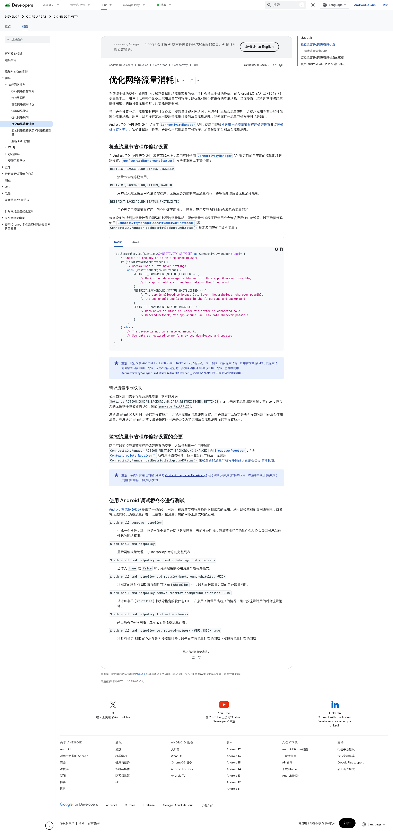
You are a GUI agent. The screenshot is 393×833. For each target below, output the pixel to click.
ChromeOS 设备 (181, 762)
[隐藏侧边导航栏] (49, 826)
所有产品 (207, 805)
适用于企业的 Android (74, 756)
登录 (385, 5)
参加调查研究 (346, 769)
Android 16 (234, 756)
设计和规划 (77, 5)
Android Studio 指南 (295, 749)
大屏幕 (175, 749)
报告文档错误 (346, 756)
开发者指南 (289, 756)
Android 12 (234, 782)
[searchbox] (27, 39)
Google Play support (351, 762)
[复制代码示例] (281, 249)
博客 (164, 5)
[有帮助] (275, 65)
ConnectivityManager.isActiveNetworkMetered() (156, 223)
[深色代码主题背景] (276, 249)
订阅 (347, 823)
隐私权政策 (122, 775)
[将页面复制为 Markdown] (191, 80)
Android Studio (365, 5)
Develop (12, 16)
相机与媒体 (122, 769)
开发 (104, 5)
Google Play (131, 5)
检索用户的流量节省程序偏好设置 (245, 125)
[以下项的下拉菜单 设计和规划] (90, 5)
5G (117, 782)
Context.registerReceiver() (133, 455)
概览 (8, 26)
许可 (81, 823)
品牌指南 (94, 823)
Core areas (36, 16)
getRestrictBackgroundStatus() (148, 161)
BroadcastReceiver (230, 450)
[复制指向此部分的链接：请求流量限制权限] (146, 388)
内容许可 (140, 674)
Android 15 (234, 762)
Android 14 (234, 769)
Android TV (178, 775)
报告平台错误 (346, 749)
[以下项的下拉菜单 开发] (112, 5)
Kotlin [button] (118, 242)
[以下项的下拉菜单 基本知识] (60, 5)
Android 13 (234, 775)
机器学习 (121, 756)
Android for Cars (182, 769)
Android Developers (121, 65)
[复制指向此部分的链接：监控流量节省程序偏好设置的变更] (187, 437)
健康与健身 (122, 762)
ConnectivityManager (178, 125)
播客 (63, 788)
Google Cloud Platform (178, 805)
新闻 (63, 775)
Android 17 (234, 749)
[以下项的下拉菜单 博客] (171, 5)
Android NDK (290, 775)
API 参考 (287, 762)
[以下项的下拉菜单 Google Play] (145, 5)
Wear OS (177, 756)
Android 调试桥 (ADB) (125, 509)
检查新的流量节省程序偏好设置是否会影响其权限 (238, 460)
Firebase (149, 805)
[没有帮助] (281, 65)
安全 (63, 762)
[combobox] (285, 5)
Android (65, 749)
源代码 (64, 769)
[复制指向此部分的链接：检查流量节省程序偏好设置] (172, 147)
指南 (25, 26)
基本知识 (48, 5)
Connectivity (65, 16)
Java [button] (135, 242)
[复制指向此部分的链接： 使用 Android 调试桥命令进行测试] (190, 500)
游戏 (118, 749)
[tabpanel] (196, 299)
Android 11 (233, 788)
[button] (26, 78)
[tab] (118, 242)
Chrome (130, 805)
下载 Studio (289, 769)
